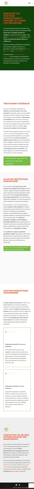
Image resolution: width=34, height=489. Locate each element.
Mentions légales (25, 487)
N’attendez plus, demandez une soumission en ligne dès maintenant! (16, 161)
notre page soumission (18, 471)
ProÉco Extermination (14, 37)
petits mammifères (19, 51)
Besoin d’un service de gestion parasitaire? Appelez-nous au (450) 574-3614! (17, 248)
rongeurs (7, 51)
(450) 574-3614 (7, 464)
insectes (27, 49)
